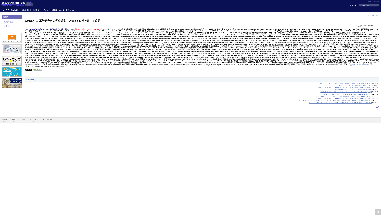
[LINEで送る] (37, 69)
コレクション (45, 10)
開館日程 (36, 10)
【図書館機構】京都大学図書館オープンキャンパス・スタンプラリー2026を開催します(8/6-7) (345, 92)
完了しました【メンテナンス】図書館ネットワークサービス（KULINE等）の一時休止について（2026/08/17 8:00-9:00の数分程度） (335, 100)
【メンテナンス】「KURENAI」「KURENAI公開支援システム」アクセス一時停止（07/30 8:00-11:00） (343, 98)
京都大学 (376, 1)
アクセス (354, 5)
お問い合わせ (70, 10)
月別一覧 (6, 26)
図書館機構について (57, 10)
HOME (7, 10)
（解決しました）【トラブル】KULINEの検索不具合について (354, 85)
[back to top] (378, 212)
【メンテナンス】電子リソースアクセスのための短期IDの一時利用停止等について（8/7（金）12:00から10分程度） (340, 103)
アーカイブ (371, 16)
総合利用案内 (15, 10)
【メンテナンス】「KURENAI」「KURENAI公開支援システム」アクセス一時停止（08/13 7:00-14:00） (343, 87)
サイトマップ (15, 119)
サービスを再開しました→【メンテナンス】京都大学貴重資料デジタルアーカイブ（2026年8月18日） (343, 83)
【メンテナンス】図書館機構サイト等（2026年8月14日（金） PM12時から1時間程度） (347, 94)
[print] (377, 107)
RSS (377, 16)
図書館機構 (30, 79)
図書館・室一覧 (26, 10)
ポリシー (23, 119)
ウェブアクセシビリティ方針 (36, 119)
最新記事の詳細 (8, 22)
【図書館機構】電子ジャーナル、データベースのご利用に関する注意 (352, 89)
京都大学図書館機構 (17, 4)
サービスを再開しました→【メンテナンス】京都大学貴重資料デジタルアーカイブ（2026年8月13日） (343, 96)
